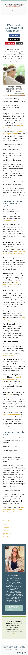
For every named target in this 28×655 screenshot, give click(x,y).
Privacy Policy (18, 649)
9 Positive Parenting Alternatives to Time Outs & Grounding (7, 527)
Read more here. (9, 355)
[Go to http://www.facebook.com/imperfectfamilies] (18, 653)
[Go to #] (25, 653)
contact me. (15, 634)
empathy (9, 395)
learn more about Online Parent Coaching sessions (14, 510)
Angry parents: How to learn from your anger (8, 535)
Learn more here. (9, 221)
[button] (14, 608)
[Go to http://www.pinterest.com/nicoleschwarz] (22, 653)
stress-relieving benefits (11, 415)
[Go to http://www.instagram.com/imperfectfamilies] (20, 653)
